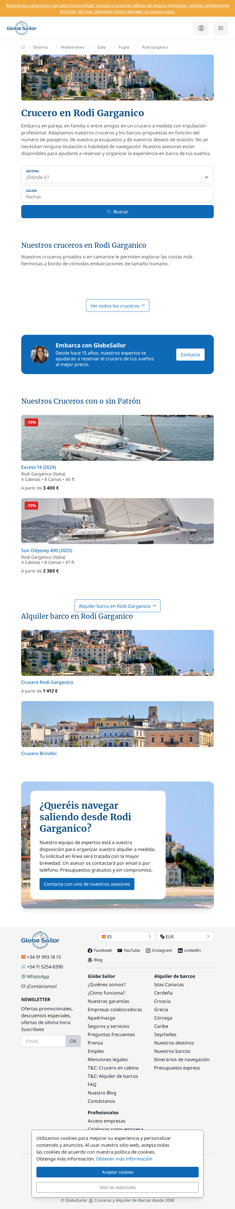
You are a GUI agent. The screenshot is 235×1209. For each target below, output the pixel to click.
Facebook (103, 950)
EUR (170, 936)
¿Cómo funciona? (106, 993)
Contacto (190, 354)
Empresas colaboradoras (115, 1009)
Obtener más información (124, 1159)
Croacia (162, 1001)
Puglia (124, 47)
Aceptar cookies (117, 1172)
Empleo (96, 1051)
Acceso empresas (107, 1121)
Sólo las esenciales (117, 1187)
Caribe (161, 1026)
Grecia (161, 1009)
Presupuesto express (177, 1068)
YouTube (132, 950)
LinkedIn (192, 950)
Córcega (163, 1018)
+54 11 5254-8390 (45, 967)
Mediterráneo (73, 47)
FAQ (92, 1084)
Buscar (120, 211)
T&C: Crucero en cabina (113, 1068)
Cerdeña (163, 993)
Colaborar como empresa (115, 1129)
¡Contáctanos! (42, 986)
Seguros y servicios (108, 1026)
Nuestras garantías (108, 1001)
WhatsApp (38, 976)
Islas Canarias (169, 984)
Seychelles (165, 1034)
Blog (98, 959)
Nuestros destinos (174, 1043)
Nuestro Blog (102, 1093)
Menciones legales (108, 1059)
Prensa (95, 1043)
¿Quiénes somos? (107, 984)
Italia (101, 47)
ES (109, 936)
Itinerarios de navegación (181, 1059)
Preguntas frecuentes (111, 1034)
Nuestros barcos (172, 1051)
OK (73, 1041)
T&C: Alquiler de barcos (113, 1076)
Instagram (162, 950)
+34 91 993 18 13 (44, 957)
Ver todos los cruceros (115, 306)
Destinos (40, 47)
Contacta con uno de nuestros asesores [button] (87, 884)
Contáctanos (101, 1101)
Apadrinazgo (101, 1018)
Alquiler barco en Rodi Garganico (115, 606)
